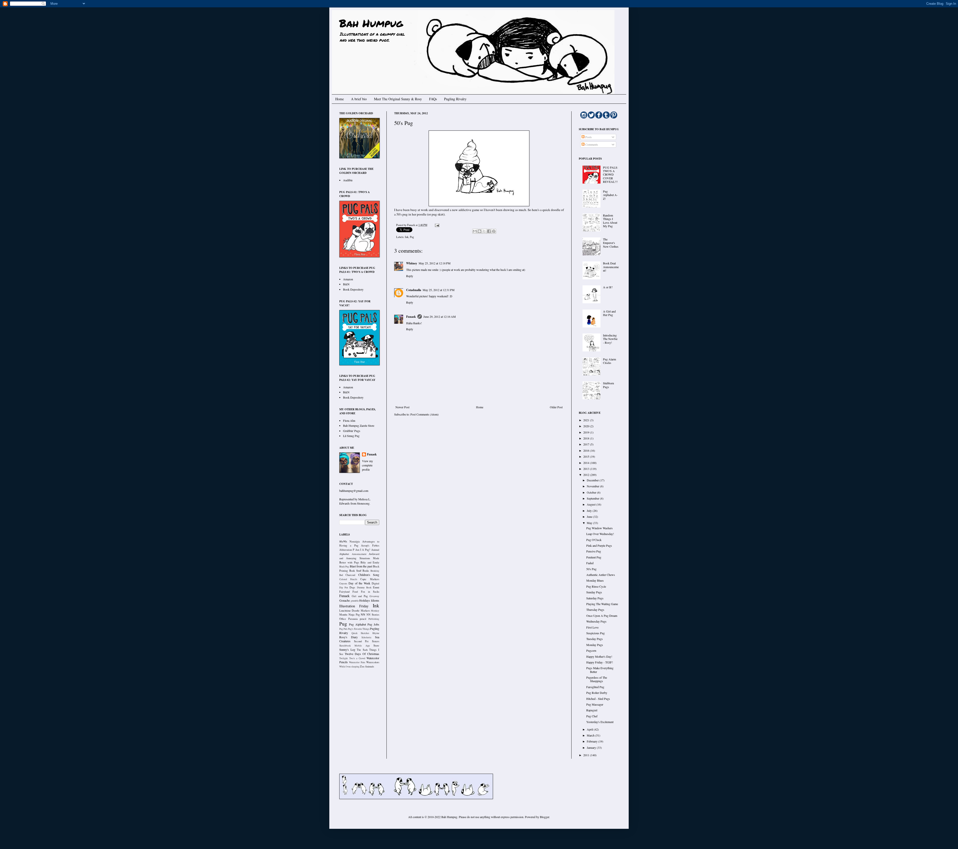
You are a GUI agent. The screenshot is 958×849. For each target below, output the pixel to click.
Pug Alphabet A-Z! (610, 195)
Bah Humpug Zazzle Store (358, 425)
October (592, 492)
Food (355, 591)
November (593, 486)
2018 (586, 438)
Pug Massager (594, 704)
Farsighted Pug (595, 687)
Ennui (376, 587)
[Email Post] (436, 225)
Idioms (375, 600)
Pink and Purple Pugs (599, 545)
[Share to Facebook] (488, 231)
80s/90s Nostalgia (349, 541)
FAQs (433, 99)
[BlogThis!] (479, 231)
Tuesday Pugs (594, 639)
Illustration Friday (353, 606)
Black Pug (344, 566)
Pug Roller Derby (596, 693)
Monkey (375, 610)
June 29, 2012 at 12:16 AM (439, 316)
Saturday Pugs (594, 598)
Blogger (544, 817)
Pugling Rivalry (455, 99)
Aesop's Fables (370, 545)
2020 (586, 426)
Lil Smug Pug (351, 436)
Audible (348, 180)
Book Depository (353, 289)
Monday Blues (595, 580)
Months (343, 614)
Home (339, 99)
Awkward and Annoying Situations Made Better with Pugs (359, 558)
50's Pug (591, 569)
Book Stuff (355, 570)
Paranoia (353, 619)
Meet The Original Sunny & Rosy (398, 99)
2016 (586, 450)
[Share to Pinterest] (493, 231)
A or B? (607, 287)
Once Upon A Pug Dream (601, 616)
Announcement (359, 554)
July (590, 511)
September (593, 498)
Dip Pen (343, 587)
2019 (586, 432)
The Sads (362, 649)
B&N (346, 284)
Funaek (411, 225)
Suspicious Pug (595, 633)
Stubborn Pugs (608, 385)
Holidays (364, 600)
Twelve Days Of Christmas (362, 654)
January (592, 747)
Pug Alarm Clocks (609, 361)
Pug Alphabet (357, 624)
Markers (365, 610)
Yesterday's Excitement (599, 722)
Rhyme (375, 633)
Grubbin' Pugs (351, 431)
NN (363, 614)
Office (342, 619)
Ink (406, 237)
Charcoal (350, 575)
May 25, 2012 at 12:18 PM (435, 263)
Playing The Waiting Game (602, 604)
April (590, 729)
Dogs (352, 587)
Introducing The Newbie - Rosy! (610, 338)
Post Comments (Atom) (424, 414)
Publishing (373, 619)
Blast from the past (361, 566)
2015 (586, 456)
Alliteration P (346, 549)
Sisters (375, 641)
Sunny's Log (347, 649)
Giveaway (374, 596)
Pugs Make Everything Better (599, 669)
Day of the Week (359, 583)
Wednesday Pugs (596, 621)
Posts (588, 137)
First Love (592, 627)
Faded (590, 563)
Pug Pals (343, 629)
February (592, 741)
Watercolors (372, 662)
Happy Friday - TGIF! (599, 662)
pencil (363, 619)
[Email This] (474, 231)
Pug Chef (592, 716)
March (591, 735)
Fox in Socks (370, 591)
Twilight (343, 658)
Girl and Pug (360, 596)
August (591, 504)
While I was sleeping (349, 666)
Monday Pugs (594, 645)
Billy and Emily (369, 562)
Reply (409, 276)
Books (365, 570)
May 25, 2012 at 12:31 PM (439, 290)
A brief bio (359, 99)
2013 (586, 469)
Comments (591, 144)
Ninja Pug (354, 614)
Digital (375, 583)
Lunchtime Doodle (349, 610)
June (590, 517)
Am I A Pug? (362, 549)
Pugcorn (591, 650)
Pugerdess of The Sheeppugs (596, 679)
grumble (355, 600)
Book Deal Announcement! (611, 266)
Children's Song (368, 575)
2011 (586, 755)
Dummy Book (364, 587)
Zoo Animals (367, 666)
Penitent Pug (593, 557)
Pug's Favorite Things (358, 629)
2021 (586, 420)
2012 (586, 475)
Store (376, 645)
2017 (586, 444)
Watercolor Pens (357, 662)
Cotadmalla (413, 290)
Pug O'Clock (593, 540)
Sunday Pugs (594, 592)
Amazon (348, 279)
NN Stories (372, 614)
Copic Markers (369, 579)
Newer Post (402, 407)
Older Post (556, 407)
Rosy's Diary (348, 637)
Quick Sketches (360, 633)
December (593, 480)
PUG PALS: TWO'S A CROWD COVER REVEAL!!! (610, 174)
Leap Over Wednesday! (600, 534)
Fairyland (344, 591)
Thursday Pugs (595, 610)
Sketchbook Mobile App (354, 645)
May (590, 523)
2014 (586, 463)
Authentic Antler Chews (600, 575)
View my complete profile (367, 465)
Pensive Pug (593, 551)
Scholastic (366, 637)
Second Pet (361, 641)
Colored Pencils (348, 579)
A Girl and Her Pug (609, 313)
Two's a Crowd (357, 658)
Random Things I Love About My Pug (610, 220)
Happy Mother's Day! (599, 656)
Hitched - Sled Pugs (598, 699)
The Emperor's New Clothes (610, 242)
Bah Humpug (371, 22)
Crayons (343, 583)
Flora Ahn (349, 421)
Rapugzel (591, 710)
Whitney (411, 263)
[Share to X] (484, 231)
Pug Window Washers (599, 528)
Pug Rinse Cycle (596, 586)
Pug (412, 237)
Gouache (344, 600)
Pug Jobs (373, 624)
